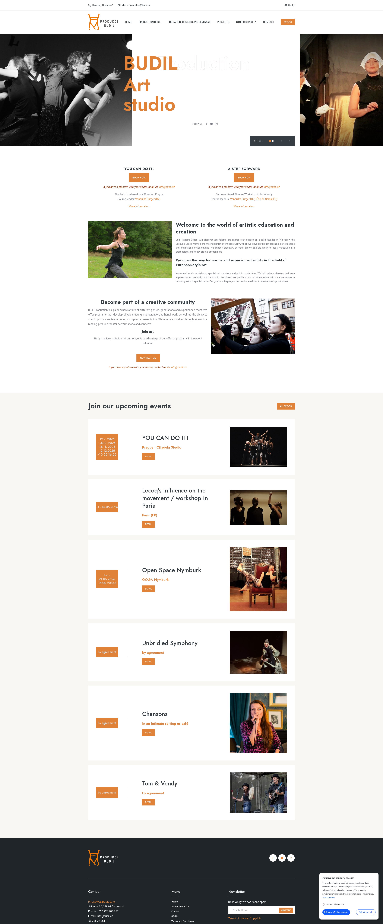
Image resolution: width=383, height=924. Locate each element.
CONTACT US (148, 357)
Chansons (155, 714)
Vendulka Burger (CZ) (148, 199)
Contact (268, 22)
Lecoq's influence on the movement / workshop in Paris (175, 498)
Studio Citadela (246, 22)
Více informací (328, 897)
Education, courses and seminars (189, 22)
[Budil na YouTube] (211, 124)
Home (128, 22)
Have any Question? (102, 5)
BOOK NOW (139, 177)
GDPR (174, 916)
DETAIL (148, 456)
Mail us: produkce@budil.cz (136, 5)
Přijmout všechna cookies (336, 912)
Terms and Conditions (182, 921)
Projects (223, 22)
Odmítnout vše (366, 912)
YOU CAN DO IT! (165, 438)
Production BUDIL (150, 22)
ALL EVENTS (286, 406)
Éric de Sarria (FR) (266, 199)
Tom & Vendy (159, 783)
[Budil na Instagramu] (217, 124)
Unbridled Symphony (169, 643)
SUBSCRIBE (286, 910)
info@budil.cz (167, 186)
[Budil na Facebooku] (206, 124)
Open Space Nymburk (171, 570)
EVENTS (288, 22)
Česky (291, 5)
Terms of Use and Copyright (245, 918)
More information (139, 206)
